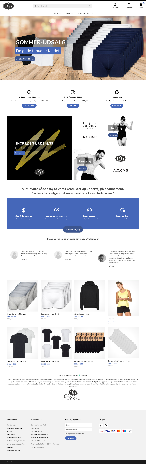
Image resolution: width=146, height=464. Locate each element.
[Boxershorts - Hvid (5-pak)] (56, 310)
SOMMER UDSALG (85, 14)
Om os (9, 431)
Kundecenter (11, 425)
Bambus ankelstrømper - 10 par (119, 361)
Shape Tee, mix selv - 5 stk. (50, 361)
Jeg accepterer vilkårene (75, 434)
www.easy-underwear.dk (39, 434)
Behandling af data (13, 450)
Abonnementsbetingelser (16, 444)
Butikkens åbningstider (15, 428)
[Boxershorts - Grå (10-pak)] (22, 310)
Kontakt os (11, 434)
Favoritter (129, 8)
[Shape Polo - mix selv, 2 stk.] (22, 358)
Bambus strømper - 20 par (83, 361)
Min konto (115, 8)
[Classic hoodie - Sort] (89, 310)
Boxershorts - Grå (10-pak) (16, 314)
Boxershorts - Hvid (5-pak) (50, 314)
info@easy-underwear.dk (39, 438)
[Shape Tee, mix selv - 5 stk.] (56, 358)
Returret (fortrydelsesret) (16, 441)
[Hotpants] (123, 315)
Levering (10, 447)
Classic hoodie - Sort (81, 314)
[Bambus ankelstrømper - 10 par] (123, 357)
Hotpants (111, 319)
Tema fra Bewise (10, 462)
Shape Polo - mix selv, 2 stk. (17, 361)
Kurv (141, 8)
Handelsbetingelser (14, 438)
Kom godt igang (73, 229)
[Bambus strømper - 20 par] (89, 358)
